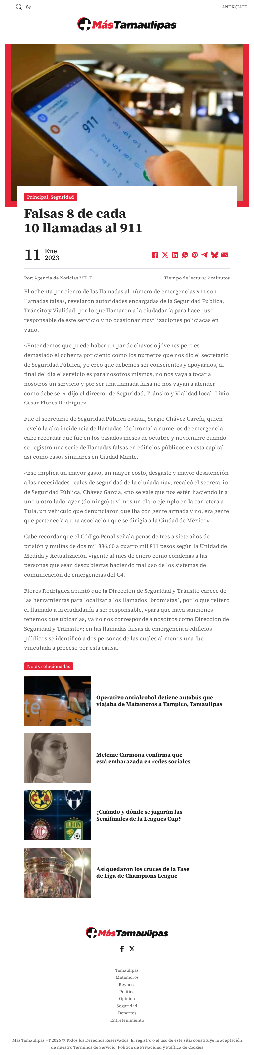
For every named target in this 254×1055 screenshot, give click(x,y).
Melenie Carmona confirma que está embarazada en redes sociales (143, 758)
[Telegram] (205, 255)
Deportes (127, 1013)
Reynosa (127, 984)
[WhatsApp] (185, 255)
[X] (165, 255)
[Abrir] (9, 7)
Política (127, 991)
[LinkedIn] (175, 255)
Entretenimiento (127, 1020)
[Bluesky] (215, 255)
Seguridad (62, 197)
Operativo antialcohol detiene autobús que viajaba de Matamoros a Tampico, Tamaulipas (159, 701)
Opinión (127, 998)
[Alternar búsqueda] (19, 7)
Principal (37, 197)
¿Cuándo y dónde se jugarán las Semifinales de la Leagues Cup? (139, 815)
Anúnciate (234, 7)
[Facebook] (155, 255)
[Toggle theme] (28, 7)
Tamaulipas (127, 970)
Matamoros (127, 977)
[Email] (225, 255)
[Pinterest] (195, 255)
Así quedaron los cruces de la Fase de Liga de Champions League (142, 872)
